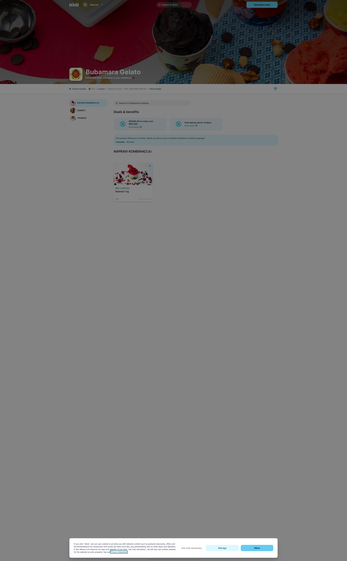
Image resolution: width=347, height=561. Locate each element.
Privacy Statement (119, 552)
